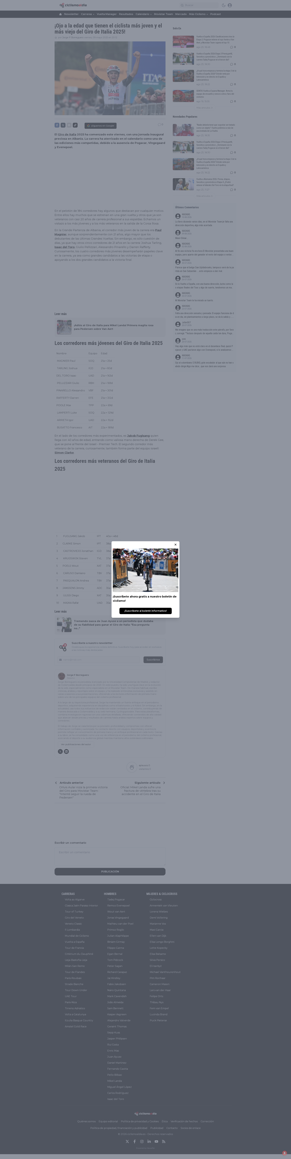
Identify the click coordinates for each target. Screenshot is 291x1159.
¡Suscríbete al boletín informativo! (145, 610)
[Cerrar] (175, 544)
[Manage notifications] (284, 1153)
